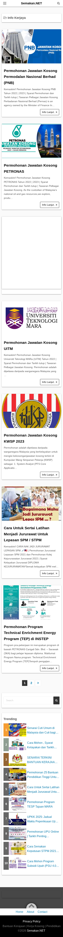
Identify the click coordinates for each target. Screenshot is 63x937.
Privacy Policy (31, 921)
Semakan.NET (31, 3)
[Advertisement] (31, 252)
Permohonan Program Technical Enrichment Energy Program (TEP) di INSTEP (30, 633)
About (30, 911)
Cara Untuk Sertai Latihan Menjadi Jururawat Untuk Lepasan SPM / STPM (26, 534)
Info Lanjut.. (49, 112)
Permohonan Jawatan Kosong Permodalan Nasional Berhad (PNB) (30, 77)
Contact (42, 911)
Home (19, 911)
